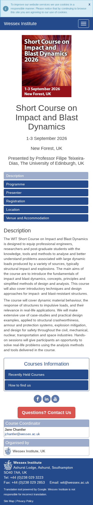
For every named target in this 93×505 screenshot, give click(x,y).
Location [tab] (13, 209)
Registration (15, 201)
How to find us (19, 385)
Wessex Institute (20, 23)
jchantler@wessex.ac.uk (22, 434)
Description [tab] (15, 176)
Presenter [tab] (14, 193)
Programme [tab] (15, 184)
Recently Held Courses (26, 375)
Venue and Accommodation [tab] (27, 218)
